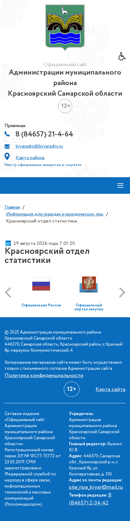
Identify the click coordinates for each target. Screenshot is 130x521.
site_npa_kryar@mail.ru (96, 487)
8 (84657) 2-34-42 (90, 499)
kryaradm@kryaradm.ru (39, 146)
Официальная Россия (41, 305)
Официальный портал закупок (88, 307)
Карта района (30, 157)
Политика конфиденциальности (44, 375)
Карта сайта (110, 389)
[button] (124, 58)
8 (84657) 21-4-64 (44, 134)
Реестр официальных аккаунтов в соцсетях (43, 165)
